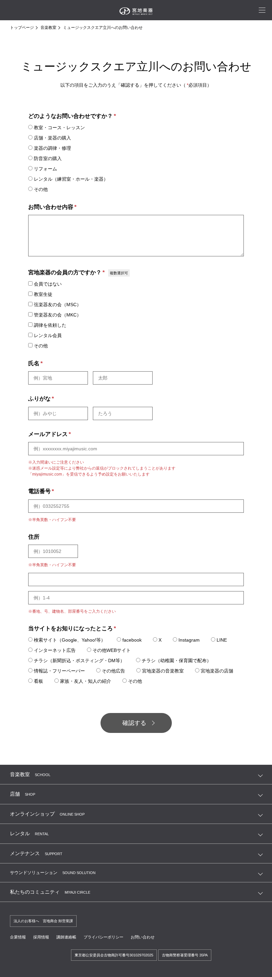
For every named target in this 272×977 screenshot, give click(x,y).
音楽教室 (48, 27)
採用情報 (41, 937)
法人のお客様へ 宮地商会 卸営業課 (43, 921)
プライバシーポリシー (103, 937)
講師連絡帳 (66, 937)
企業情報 (18, 937)
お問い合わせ (143, 937)
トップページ (22, 27)
